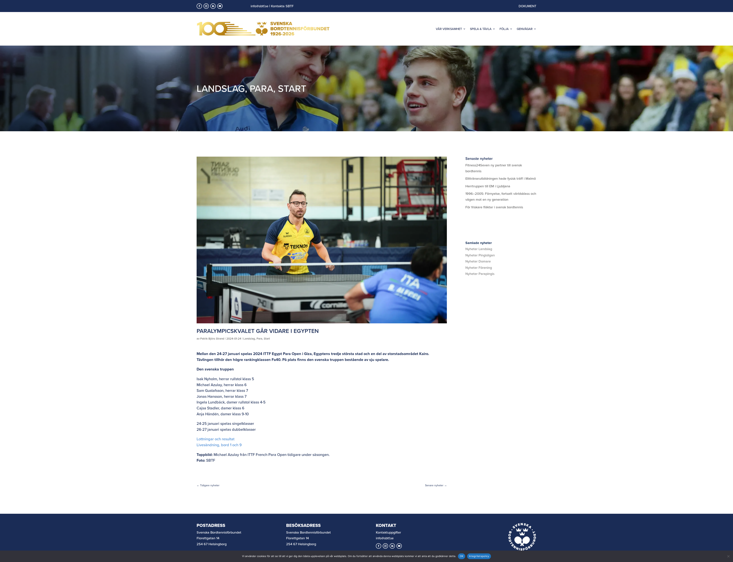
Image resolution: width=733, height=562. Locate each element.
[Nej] (728, 556)
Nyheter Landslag (478, 248)
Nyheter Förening (478, 267)
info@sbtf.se (259, 6)
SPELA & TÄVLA (481, 29)
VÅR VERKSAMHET (449, 29)
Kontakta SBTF (282, 6)
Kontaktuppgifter (388, 532)
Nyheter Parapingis (479, 273)
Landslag (221, 88)
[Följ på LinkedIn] (213, 6)
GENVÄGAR (525, 29)
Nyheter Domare (478, 261)
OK (461, 556)
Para (261, 88)
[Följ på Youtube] (220, 6)
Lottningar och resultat (215, 439)
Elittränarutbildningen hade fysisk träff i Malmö (500, 178)
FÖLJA (504, 29)
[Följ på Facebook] (199, 6)
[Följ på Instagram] (206, 6)
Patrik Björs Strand (212, 339)
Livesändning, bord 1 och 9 (219, 445)
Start (292, 88)
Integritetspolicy (479, 556)
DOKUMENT (527, 6)
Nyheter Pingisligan (480, 255)
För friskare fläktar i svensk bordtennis (494, 207)
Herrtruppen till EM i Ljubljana (487, 186)
